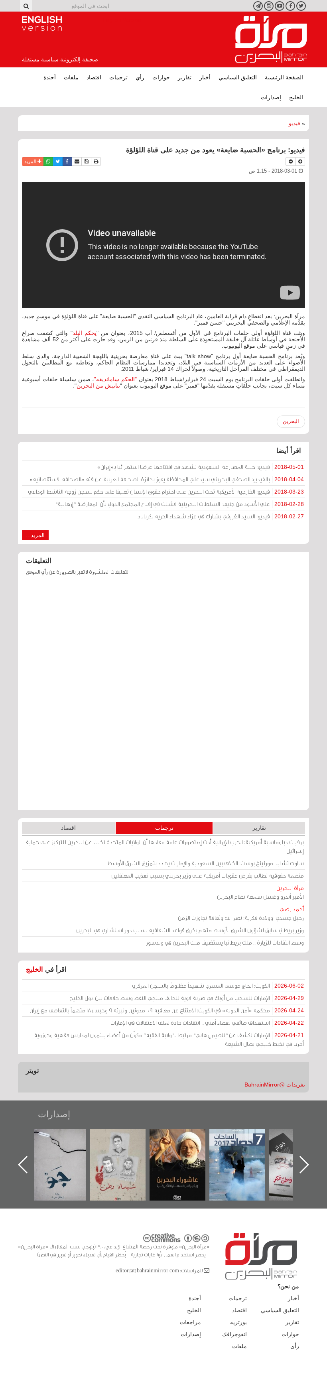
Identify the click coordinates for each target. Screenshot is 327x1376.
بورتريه (238, 1322)
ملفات (71, 77)
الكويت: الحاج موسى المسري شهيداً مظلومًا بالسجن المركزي (218, 985)
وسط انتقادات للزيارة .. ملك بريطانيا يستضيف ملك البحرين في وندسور (225, 942)
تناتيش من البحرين (98, 385)
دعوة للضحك (66, 1137)
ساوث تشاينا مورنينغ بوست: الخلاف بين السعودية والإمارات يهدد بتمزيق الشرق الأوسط (205, 863)
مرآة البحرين (271, 39)
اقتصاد (94, 77)
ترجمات (118, 77)
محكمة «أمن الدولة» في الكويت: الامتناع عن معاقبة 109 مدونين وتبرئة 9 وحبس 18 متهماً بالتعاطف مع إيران (167, 1010)
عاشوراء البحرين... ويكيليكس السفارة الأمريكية (245, 1147)
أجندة (49, 77)
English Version (42, 23)
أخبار (205, 77)
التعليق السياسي (238, 77)
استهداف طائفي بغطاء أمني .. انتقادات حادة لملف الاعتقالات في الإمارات (207, 1022)
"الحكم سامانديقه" (115, 379)
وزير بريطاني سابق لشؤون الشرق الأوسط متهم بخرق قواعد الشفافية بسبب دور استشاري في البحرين (190, 930)
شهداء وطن (185, 1137)
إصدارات (271, 97)
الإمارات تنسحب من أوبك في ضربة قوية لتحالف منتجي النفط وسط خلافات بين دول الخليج (186, 998)
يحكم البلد (85, 333)
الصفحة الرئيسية (284, 77)
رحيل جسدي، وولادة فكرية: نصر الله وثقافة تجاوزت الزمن (241, 913)
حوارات (161, 77)
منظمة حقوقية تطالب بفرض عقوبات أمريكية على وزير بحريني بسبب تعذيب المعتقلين (207, 875)
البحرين (291, 421)
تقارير (184, 77)
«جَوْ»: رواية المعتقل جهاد (125, 1142)
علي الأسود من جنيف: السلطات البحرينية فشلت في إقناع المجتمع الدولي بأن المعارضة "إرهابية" (179, 504)
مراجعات (190, 1322)
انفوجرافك (234, 1334)
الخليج (296, 97)
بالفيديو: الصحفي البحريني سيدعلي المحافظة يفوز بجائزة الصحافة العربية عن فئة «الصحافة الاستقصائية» (167, 479)
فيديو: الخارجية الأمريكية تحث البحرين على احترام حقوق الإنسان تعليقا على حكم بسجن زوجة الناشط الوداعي (166, 491)
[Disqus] (163, 696)
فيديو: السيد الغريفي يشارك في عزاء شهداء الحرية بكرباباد (221, 516)
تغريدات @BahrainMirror (274, 1084)
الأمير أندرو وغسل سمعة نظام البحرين (260, 892)
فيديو (294, 123)
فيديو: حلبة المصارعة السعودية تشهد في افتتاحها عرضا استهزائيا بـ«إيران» (200, 467)
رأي (140, 77)
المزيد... (35, 535)
